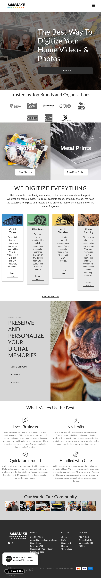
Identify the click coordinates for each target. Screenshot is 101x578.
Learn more (12, 274)
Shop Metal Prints (75, 172)
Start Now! (65, 71)
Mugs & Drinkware (19, 367)
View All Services (50, 296)
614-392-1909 (36, 537)
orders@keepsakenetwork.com (43, 540)
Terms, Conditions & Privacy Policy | (52, 568)
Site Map (69, 568)
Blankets (15, 375)
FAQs (63, 540)
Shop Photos (25, 172)
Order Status (66, 549)
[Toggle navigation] (93, 5)
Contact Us (66, 537)
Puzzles (14, 383)
